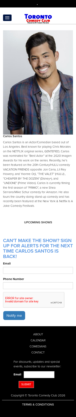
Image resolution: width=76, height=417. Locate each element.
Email (7, 263)
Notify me (14, 315)
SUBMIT (26, 384)
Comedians (38, 346)
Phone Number (13, 279)
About (38, 334)
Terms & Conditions (38, 404)
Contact (38, 352)
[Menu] (7, 18)
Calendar (38, 340)
